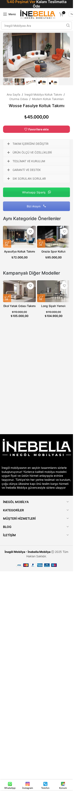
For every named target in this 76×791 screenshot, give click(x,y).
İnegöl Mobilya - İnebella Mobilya (27, 551)
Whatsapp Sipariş (34, 192)
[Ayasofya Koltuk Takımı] (19, 237)
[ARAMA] (68, 25)
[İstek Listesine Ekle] (30, 231)
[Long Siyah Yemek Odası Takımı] (53, 291)
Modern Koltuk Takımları (48, 99)
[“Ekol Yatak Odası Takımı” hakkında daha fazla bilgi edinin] (7, 298)
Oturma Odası (18, 99)
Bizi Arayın (34, 206)
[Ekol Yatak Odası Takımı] (19, 291)
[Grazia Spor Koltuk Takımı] (53, 237)
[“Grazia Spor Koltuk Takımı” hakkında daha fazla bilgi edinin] (41, 244)
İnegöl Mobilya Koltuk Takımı (43, 94)
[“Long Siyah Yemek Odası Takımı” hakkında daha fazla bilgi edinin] (41, 298)
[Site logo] (37, 14)
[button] (7, 55)
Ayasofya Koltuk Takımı (19, 251)
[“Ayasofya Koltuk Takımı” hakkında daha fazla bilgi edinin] (7, 244)
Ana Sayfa (13, 94)
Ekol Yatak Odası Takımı (19, 306)
